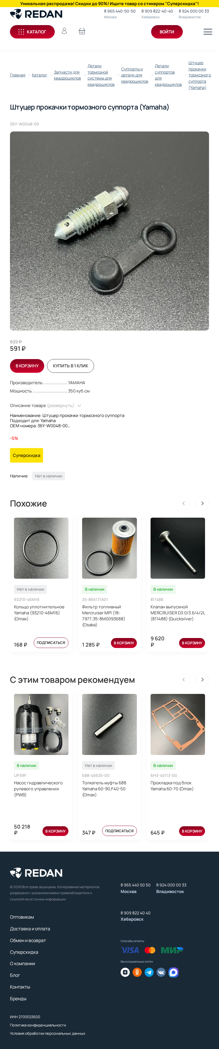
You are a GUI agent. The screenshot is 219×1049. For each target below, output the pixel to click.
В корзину (124, 642)
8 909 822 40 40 (136, 913)
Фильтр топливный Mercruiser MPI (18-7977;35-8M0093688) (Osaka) (103, 616)
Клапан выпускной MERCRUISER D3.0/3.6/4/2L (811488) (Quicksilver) (178, 613)
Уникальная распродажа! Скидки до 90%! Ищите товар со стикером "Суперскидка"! (109, 4)
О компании (22, 963)
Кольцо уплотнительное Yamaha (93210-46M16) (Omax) (39, 613)
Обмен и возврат (28, 940)
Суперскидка (24, 952)
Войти (167, 32)
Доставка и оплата (30, 929)
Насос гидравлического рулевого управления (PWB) (38, 789)
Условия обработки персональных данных (47, 1033)
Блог (15, 975)
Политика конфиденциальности (38, 1025)
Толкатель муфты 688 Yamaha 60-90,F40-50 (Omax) (104, 789)
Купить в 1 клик (70, 366)
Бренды (18, 998)
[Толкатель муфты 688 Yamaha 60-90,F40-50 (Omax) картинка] (109, 724)
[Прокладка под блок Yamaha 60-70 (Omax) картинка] (178, 724)
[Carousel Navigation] (193, 503)
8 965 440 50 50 (136, 885)
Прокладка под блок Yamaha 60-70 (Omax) (172, 786)
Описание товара (42, 405)
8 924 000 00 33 (194, 11)
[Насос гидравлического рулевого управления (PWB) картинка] (41, 724)
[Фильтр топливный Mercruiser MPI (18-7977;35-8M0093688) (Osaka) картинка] (109, 548)
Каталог (36, 32)
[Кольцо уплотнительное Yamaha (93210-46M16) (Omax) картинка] (41, 548)
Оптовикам (22, 917)
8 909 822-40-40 (157, 11)
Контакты (20, 987)
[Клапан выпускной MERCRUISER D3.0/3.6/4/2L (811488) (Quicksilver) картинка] (178, 548)
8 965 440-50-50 (120, 11)
